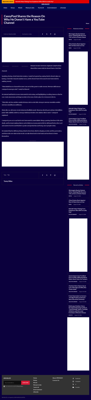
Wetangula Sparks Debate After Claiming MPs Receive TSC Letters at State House (77, 35)
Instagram (77, 381)
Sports (71, 315)
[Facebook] (42, 34)
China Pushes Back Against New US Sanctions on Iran (77, 44)
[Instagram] (73, 381)
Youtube (77, 387)
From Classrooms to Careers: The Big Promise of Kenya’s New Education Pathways (77, 297)
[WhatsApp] (55, 34)
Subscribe (25, 382)
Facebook (77, 378)
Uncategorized (73, 124)
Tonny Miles (8, 181)
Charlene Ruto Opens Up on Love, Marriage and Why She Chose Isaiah (77, 287)
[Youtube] (73, 387)
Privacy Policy (20, 386)
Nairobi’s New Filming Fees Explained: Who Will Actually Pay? (78, 110)
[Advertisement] (33, 49)
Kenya (70, 39)
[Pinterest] (50, 34)
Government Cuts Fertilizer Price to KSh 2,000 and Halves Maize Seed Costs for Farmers (43, 1)
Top (8, 175)
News (87, 23)
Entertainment (73, 114)
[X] (46, 34)
